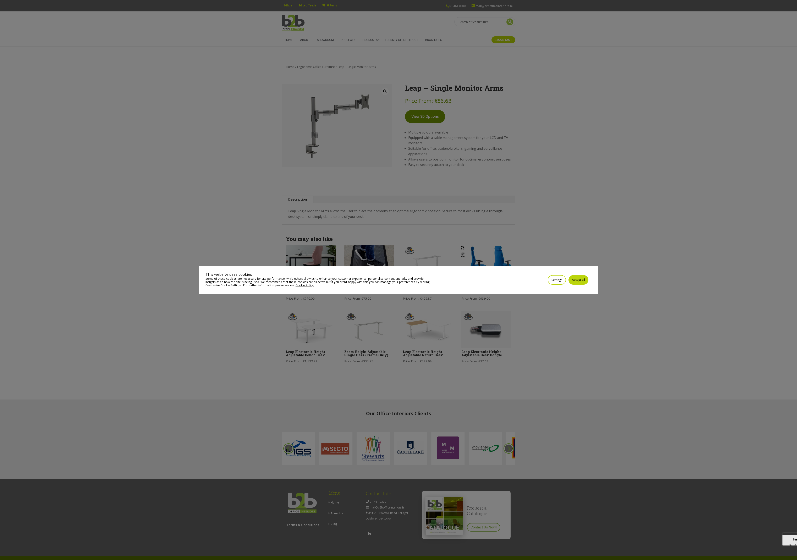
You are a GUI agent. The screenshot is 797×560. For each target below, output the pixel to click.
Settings (556, 280)
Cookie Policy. (305, 285)
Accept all (578, 280)
